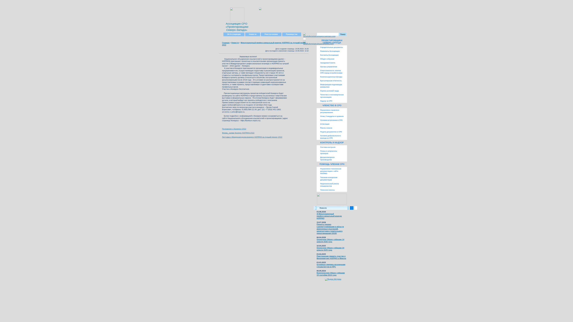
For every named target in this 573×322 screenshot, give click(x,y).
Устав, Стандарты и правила (332, 116)
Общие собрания (327, 59)
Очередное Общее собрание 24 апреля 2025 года (330, 249)
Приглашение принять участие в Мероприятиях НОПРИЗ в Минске (331, 257)
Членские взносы (327, 190)
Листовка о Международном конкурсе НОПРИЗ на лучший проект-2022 (252, 137)
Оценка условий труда (329, 91)
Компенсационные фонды (331, 77)
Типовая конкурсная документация (328, 179)
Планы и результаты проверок (328, 152)
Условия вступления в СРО (331, 120)
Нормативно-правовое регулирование (329, 111)
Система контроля (327, 147)
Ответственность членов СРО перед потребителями (331, 72)
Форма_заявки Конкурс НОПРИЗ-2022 (238, 133)
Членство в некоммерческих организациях (332, 96)
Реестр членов (271, 34)
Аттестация (324, 124)
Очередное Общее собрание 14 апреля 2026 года (330, 241)
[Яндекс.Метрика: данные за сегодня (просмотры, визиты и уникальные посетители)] (333, 279)
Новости (252, 34)
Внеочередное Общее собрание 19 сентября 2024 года (331, 274)
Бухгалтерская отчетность (331, 81)
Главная (226, 43)
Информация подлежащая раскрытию (331, 86)
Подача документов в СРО (331, 132)
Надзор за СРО (326, 101)
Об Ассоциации (234, 34)
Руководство (291, 34)
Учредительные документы (331, 47)
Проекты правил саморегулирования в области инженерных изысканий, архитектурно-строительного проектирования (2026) (330, 228)
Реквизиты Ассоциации (330, 51)
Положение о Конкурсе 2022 (234, 129)
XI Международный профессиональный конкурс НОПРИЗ (329, 216)
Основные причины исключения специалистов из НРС (331, 266)
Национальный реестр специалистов (329, 185)
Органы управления (328, 67)
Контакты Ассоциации (329, 55)
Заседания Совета (327, 63)
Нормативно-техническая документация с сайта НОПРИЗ (330, 171)
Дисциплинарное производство (327, 158)
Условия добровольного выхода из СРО (330, 137)
